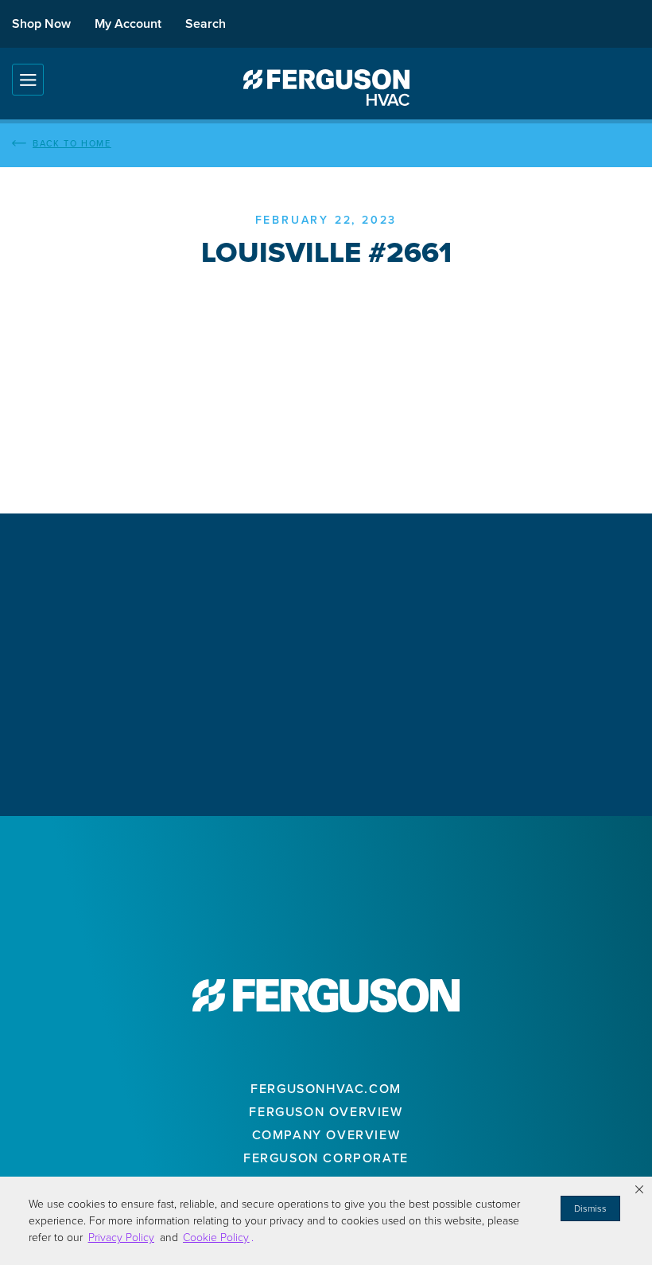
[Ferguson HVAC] (326, 87)
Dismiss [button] (590, 1208)
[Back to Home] (326, 143)
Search (205, 23)
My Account (128, 23)
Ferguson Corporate (326, 1158)
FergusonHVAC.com (326, 1089)
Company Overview (326, 1135)
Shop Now (41, 23)
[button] (639, 1189)
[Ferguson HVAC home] (326, 995)
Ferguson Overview (325, 1112)
